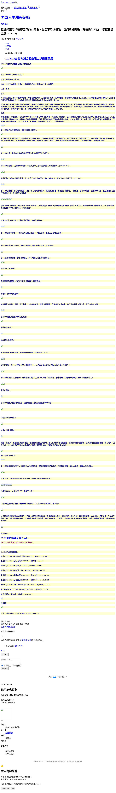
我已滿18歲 (5, 788)
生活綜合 (19, 39)
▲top (3, 650)
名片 (7, 49)
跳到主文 (4, 24)
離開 (13, 788)
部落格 (8, 46)
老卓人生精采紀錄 (15, 18)
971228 (14, 538)
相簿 (7, 44)
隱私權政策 (70, 761)
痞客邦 (24, 640)
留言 (29, 640)
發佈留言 (5, 668)
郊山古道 (18, 646)
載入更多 (5, 654)
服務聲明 (79, 761)
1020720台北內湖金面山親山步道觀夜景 (29, 58)
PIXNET (41, 761)
